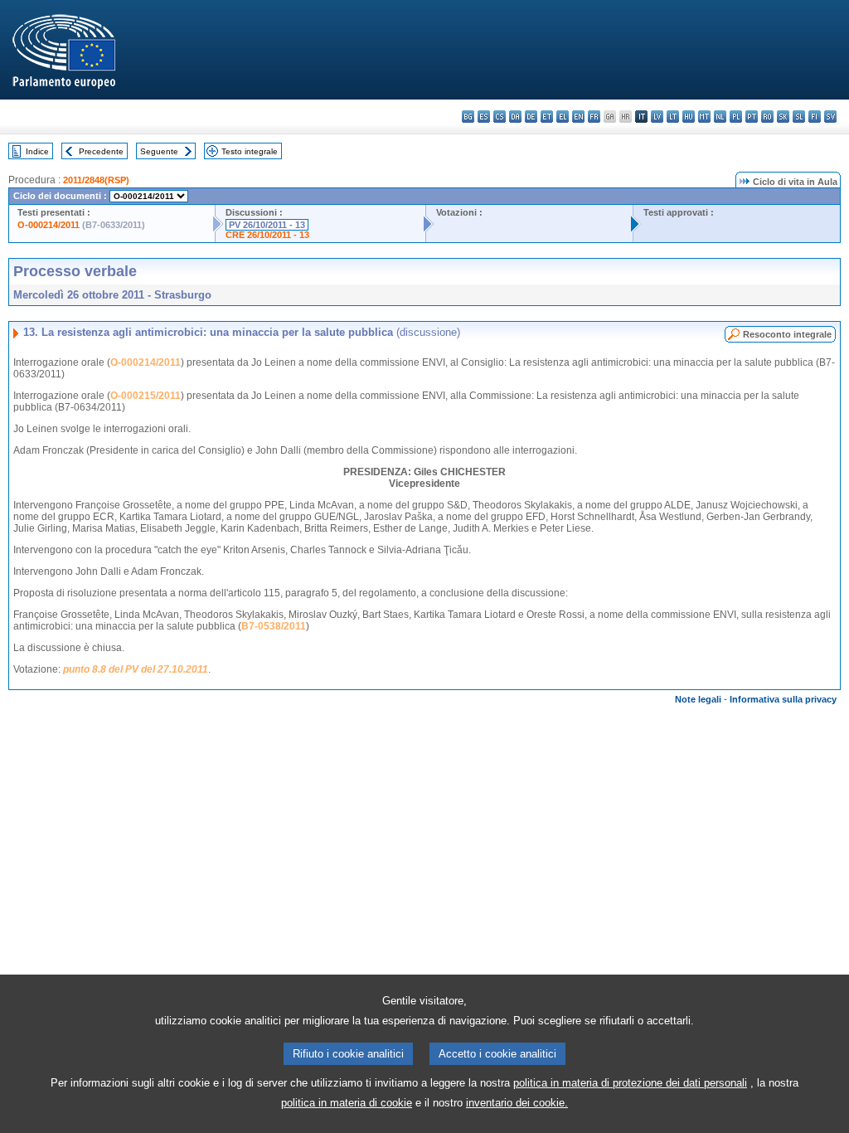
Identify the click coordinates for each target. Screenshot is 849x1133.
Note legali (698, 699)
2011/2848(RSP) (96, 180)
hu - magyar (688, 116)
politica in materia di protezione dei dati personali (630, 1083)
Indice (37, 151)
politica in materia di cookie (346, 1103)
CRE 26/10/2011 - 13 (267, 235)
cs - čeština (499, 116)
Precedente (101, 151)
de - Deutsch (531, 116)
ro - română (767, 116)
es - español (484, 116)
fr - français (594, 116)
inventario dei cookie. (517, 1103)
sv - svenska (830, 116)
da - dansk (515, 116)
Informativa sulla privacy (783, 699)
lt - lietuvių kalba (673, 116)
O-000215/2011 (145, 395)
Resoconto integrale (787, 334)
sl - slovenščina (799, 116)
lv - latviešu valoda (657, 116)
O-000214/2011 (48, 225)
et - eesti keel (547, 116)
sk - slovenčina (783, 116)
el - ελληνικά (562, 116)
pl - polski (736, 116)
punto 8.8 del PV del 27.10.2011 (135, 669)
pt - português (751, 116)
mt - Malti (704, 116)
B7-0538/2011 (273, 626)
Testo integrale (249, 151)
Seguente (159, 151)
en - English (578, 116)
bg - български (468, 116)
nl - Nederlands (720, 116)
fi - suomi (814, 116)
